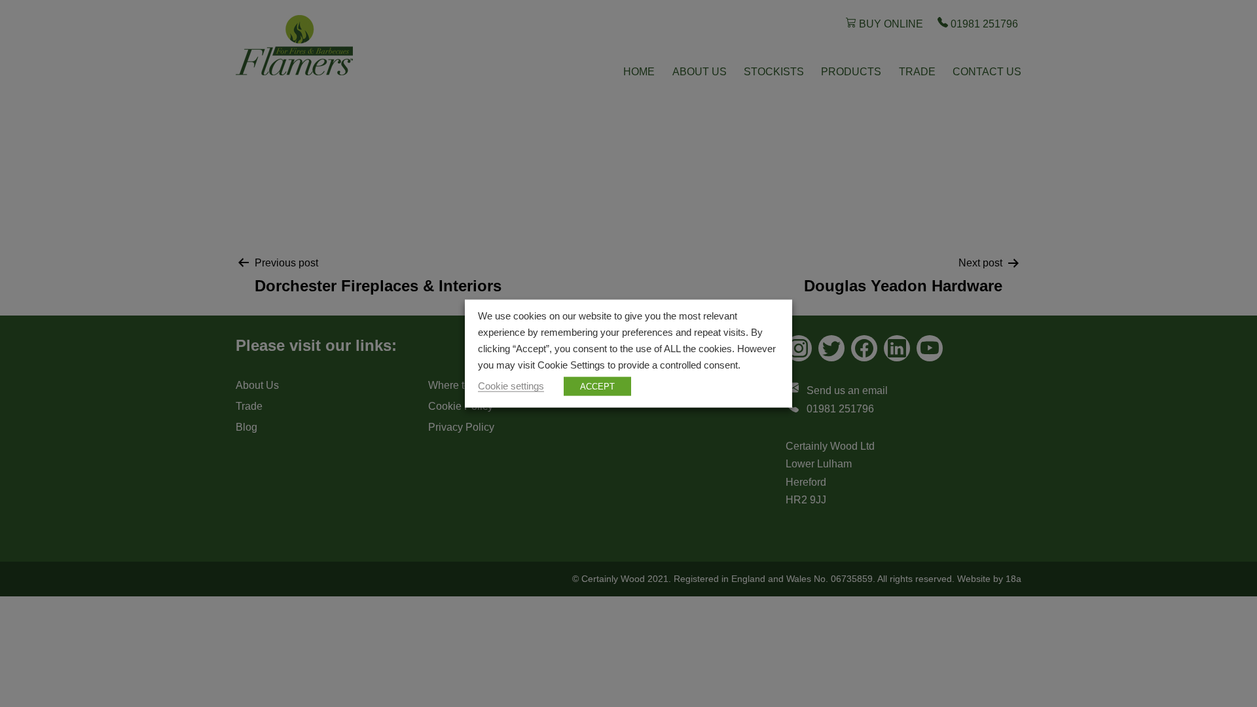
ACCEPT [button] (597, 386)
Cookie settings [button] (511, 385)
